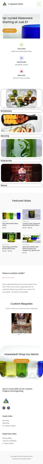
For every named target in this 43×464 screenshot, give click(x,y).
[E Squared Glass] (4, 4)
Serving (5, 135)
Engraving (6, 160)
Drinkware (6, 111)
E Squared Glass (15, 4)
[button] (4, 323)
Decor (4, 185)
